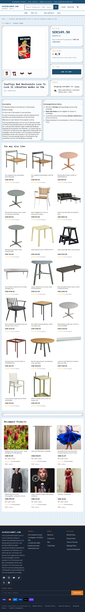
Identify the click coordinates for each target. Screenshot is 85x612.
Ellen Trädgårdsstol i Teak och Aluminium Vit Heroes (39, 213)
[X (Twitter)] (4, 583)
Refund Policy (71, 535)
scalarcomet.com (10, 7)
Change (76, 87)
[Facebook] (4, 578)
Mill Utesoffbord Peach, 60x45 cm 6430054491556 (67, 176)
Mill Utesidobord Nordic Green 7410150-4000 (13, 250)
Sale (59, 13)
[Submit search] (55, 7)
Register (71, 7)
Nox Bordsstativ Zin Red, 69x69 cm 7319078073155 (15, 362)
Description (6, 104)
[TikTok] (19, 578)
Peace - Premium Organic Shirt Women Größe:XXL (42, 495)
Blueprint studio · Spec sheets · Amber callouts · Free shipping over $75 (42, 1)
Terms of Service (72, 542)
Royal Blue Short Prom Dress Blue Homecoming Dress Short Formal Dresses (67, 452)
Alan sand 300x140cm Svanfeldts (41, 451)
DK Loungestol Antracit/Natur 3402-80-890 (42, 176)
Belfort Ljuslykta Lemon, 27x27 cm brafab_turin (41, 399)
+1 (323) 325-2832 (34, 543)
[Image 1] (6, 73)
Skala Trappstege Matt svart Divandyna (69, 249)
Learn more (56, 42)
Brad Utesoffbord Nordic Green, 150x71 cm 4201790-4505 (69, 287)
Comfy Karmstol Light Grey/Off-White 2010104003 (15, 399)
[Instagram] (9, 578)
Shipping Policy (71, 546)
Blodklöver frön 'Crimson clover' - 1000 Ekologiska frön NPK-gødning (16, 452)
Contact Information (73, 549)
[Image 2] (14, 73)
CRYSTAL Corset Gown (64, 494)
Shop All (34, 13)
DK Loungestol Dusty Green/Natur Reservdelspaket (14, 176)
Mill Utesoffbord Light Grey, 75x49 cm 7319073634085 (68, 325)
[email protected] (51, 118)
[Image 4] (29, 73)
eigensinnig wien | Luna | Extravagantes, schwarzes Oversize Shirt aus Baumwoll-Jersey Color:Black (16, 495)
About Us (50, 535)
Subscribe (77, 593)
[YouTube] (14, 578)
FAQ (48, 542)
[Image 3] (22, 73)
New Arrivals (49, 13)
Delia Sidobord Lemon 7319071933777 (42, 249)
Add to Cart (66, 72)
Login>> (10, 464)
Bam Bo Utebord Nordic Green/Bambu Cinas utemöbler (42, 362)
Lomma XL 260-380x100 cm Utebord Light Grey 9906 (68, 362)
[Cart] (77, 7)
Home (26, 13)
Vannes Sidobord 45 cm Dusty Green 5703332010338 (41, 287)
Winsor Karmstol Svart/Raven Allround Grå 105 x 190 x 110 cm (16, 325)
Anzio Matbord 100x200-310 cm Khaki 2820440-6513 (16, 287)
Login (63, 7)
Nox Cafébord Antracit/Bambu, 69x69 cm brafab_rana (41, 325)
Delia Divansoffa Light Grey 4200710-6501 (68, 213)
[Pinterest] (9, 583)
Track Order (51, 546)
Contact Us (51, 538)
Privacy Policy (71, 538)
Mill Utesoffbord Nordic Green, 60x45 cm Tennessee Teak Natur (15, 213)
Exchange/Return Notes (53, 104)
